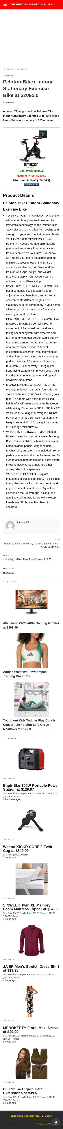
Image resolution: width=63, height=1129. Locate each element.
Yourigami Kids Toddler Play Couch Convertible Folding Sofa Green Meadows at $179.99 (29, 725)
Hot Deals (22, 69)
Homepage (8, 69)
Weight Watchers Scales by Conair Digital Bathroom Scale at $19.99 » (32, 545)
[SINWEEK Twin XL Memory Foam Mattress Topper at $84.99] (31, 879)
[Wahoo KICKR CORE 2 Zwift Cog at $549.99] (31, 820)
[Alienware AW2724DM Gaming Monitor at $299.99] (31, 602)
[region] (31, 35)
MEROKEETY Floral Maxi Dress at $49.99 (30, 1030)
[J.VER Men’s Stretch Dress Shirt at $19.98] (31, 940)
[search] (58, 4)
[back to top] (56, 1122)
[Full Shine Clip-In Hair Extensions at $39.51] (31, 1063)
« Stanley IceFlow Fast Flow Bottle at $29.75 (27, 559)
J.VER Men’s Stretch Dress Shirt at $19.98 (31, 968)
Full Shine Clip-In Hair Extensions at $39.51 (22, 1091)
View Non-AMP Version (47, 1124)
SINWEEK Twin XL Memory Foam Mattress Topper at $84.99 (30, 907)
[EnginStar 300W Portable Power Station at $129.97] (31, 759)
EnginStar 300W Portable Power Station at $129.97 (31, 787)
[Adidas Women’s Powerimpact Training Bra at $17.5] (31, 650)
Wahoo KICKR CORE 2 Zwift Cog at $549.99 (27, 849)
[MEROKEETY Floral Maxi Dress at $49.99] (31, 1001)
